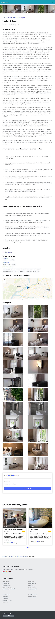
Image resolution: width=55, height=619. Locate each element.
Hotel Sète (5, 602)
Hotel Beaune (6, 583)
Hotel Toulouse (32, 596)
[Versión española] (6, 572)
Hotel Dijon (31, 581)
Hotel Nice (5, 596)
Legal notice (8, 615)
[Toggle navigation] (52, 2)
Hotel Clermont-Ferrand (9, 589)
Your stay (7, 481)
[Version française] (3, 572)
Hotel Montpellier (32, 589)
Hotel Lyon (31, 585)
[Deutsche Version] (10, 572)
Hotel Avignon (11, 556)
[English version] (4, 572)
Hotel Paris (5, 598)
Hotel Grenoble (32, 583)
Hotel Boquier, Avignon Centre (13, 529)
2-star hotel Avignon (21, 556)
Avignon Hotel (4, 2)
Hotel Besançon (6, 585)
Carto (29, 298)
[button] (27, 12)
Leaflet (20, 298)
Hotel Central (34, 529)
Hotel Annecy (6, 581)
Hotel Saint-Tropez (7, 600)
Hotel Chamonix (7, 587)
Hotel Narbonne (6, 595)
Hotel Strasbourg (32, 595)
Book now (27, 488)
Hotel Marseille (32, 587)
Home (4, 556)
